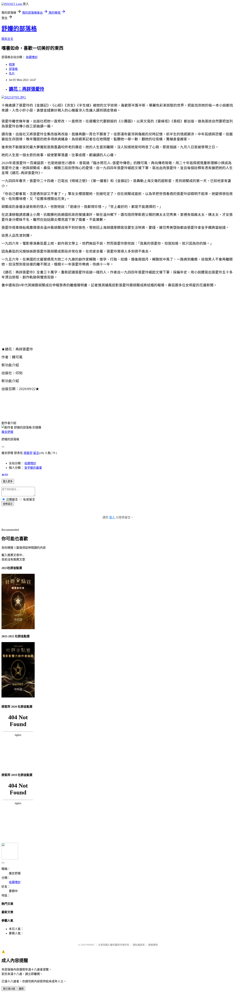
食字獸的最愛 (33, 467)
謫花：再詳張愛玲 (26, 89)
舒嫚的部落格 (19, 28)
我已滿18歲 (9, 988)
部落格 (13, 69)
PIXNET (90, 944)
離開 (21, 988)
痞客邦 (28, 453)
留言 (36, 453)
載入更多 (8, 481)
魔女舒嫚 (7, 431)
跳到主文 (7, 38)
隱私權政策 (139, 944)
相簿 (12, 64)
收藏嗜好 (32, 57)
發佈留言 (8, 504)
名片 (12, 73)
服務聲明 (153, 944)
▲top (4, 474)
